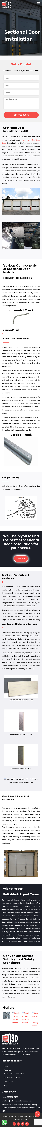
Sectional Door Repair (12, 1078)
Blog (5, 1085)
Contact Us (8, 1082)
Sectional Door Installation (14, 1074)
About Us (7, 1070)
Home (6, 1066)
